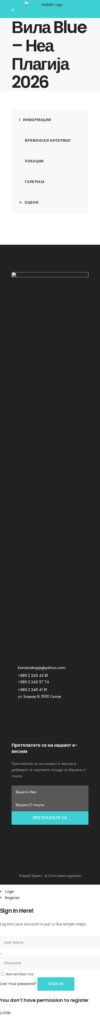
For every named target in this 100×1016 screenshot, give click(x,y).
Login (9, 891)
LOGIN (5, 1012)
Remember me (20, 974)
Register (12, 897)
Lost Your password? (18, 983)
